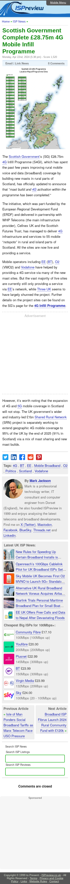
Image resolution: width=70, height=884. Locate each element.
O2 (57, 261)
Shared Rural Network (51, 416)
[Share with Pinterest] (39, 458)
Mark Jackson (40, 480)
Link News (22, 63)
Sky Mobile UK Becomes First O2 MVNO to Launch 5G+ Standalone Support (40, 581)
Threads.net (42, 529)
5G (20, 405)
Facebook (11, 529)
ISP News (19, 21)
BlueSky (25, 529)
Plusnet (21, 656)
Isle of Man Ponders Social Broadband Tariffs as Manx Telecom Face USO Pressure (18, 725)
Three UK (44, 289)
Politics (10, 470)
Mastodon (45, 524)
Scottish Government (24, 156)
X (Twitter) (28, 524)
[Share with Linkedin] (14, 458)
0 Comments (56, 63)
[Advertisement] (35, 355)
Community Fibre (28, 632)
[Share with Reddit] (30, 458)
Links (24, 881)
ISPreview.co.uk (51, 875)
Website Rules (38, 881)
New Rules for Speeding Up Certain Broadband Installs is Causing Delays (37, 557)
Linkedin (10, 535)
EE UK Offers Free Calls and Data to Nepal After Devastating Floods (40, 615)
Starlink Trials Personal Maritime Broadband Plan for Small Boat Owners (39, 605)
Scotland (25, 470)
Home (6, 21)
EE (43, 261)
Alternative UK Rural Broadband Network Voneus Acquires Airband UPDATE (40, 593)
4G (4, 161)
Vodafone (27, 267)
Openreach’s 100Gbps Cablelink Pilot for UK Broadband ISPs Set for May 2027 (39, 569)
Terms (33, 878)
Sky (18, 692)
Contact (54, 881)
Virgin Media (25, 680)
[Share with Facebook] (22, 458)
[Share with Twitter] (5, 458)
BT (50, 261)
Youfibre (22, 644)
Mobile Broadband (47, 465)
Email (9, 63)
